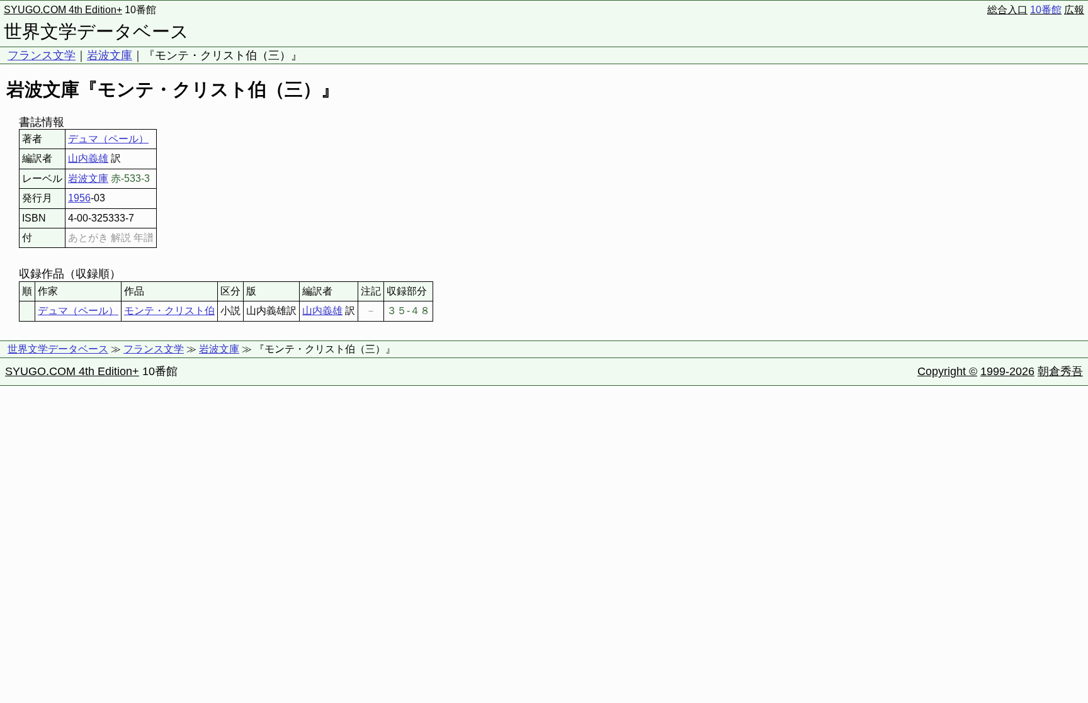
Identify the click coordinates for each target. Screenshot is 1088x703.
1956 (79, 198)
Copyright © (947, 371)
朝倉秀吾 (1060, 371)
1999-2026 (1007, 371)
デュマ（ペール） (108, 138)
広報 (1074, 9)
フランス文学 (42, 55)
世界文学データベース (96, 31)
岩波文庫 (109, 55)
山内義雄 (88, 158)
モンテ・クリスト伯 (169, 310)
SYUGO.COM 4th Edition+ (63, 9)
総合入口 (1007, 9)
